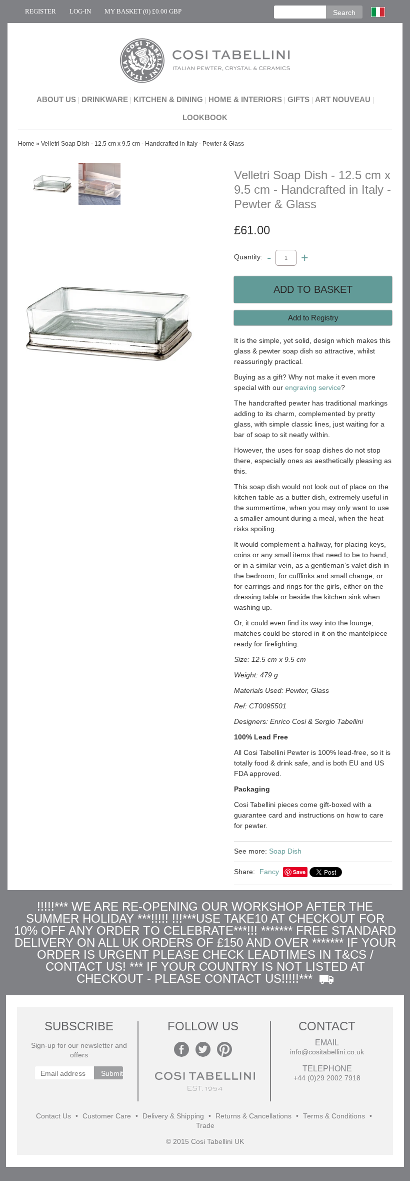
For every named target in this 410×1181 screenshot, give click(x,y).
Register (40, 11)
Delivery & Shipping (173, 1116)
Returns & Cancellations (254, 1116)
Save (299, 872)
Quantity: (248, 257)
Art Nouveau (342, 99)
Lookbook (205, 117)
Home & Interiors (245, 99)
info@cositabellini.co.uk (327, 1052)
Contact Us (53, 1116)
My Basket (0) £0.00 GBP (143, 11)
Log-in (80, 11)
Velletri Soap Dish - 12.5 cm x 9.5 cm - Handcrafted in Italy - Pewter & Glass (142, 143)
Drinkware (105, 99)
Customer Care (106, 1116)
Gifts (299, 99)
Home (26, 143)
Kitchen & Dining (168, 99)
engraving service (313, 387)
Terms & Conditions (334, 1116)
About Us (56, 99)
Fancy (269, 872)
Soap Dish (285, 851)
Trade (205, 1125)
